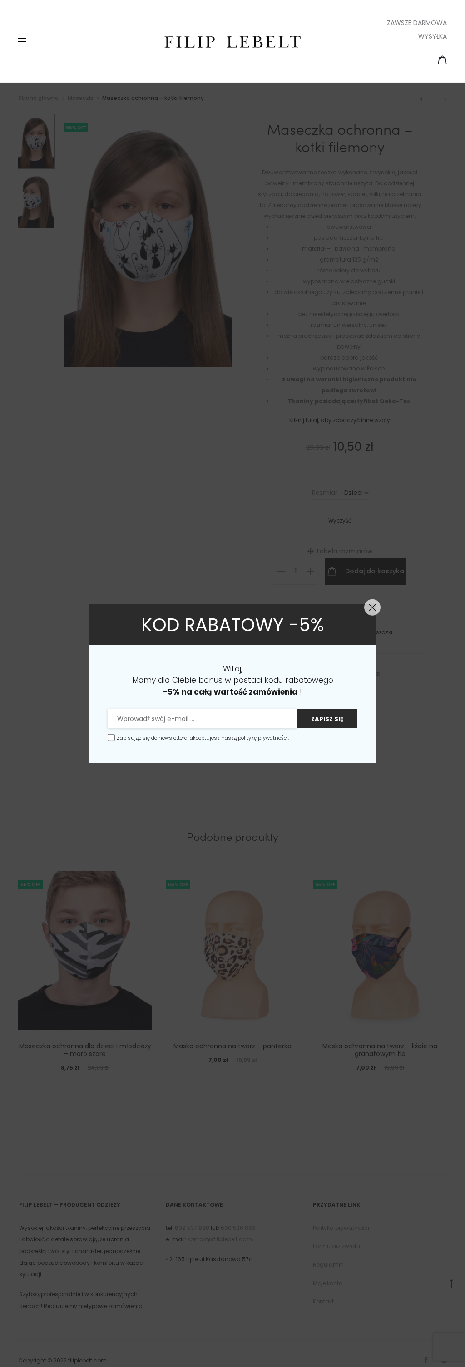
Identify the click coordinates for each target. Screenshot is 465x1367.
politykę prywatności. (263, 737)
